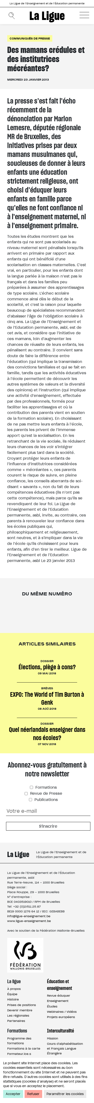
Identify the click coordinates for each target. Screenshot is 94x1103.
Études (52, 1006)
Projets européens (61, 1017)
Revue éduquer (58, 995)
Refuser (33, 1094)
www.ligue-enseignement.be (29, 921)
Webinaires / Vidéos (62, 1011)
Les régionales (18, 1015)
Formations (45, 787)
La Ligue (47, 15)
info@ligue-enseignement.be (28, 916)
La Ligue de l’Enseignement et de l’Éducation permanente (47, 3)
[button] (84, 15)
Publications (45, 799)
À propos (14, 989)
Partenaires (16, 1021)
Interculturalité (60, 1031)
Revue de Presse (45, 793)
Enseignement (57, 1001)
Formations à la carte (23, 1048)
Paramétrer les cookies (65, 1094)
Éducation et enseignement (59, 984)
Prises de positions (21, 1005)
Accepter (13, 1094)
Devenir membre (19, 1010)
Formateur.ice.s (19, 1054)
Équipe (12, 994)
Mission (52, 1038)
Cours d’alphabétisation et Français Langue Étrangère (65, 1048)
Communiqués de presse (30, 38)
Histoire (13, 999)
